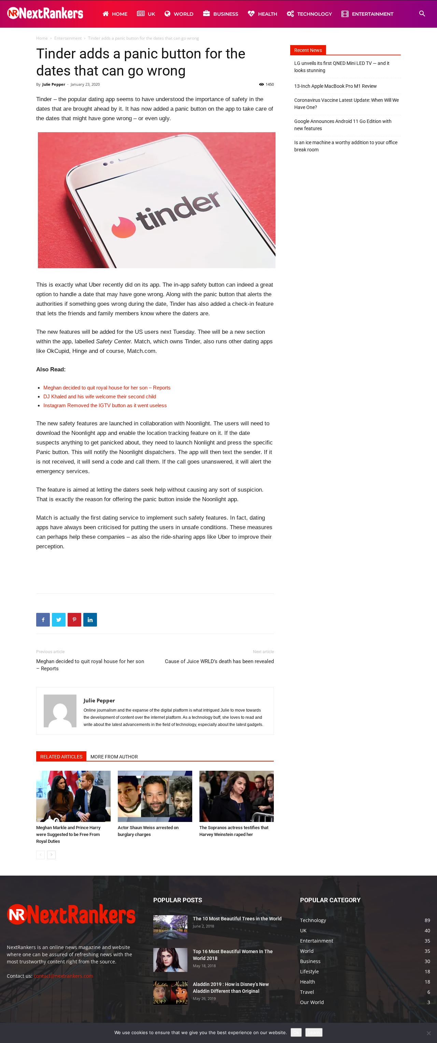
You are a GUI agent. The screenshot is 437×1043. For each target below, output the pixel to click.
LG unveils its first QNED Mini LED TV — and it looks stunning (342, 66)
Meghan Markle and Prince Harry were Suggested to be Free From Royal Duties (68, 834)
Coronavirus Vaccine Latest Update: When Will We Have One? (346, 103)
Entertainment (372, 14)
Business (225, 14)
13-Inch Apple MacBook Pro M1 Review (335, 86)
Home (119, 14)
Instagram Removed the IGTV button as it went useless (105, 405)
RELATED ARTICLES (61, 756)
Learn (314, 1032)
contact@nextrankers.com (63, 976)
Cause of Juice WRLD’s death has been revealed (219, 661)
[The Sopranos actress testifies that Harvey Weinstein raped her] (236, 796)
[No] (428, 1033)
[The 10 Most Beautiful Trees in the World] (170, 927)
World (184, 14)
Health (267, 14)
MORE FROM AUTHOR (114, 756)
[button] (422, 14)
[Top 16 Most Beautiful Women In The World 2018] (170, 960)
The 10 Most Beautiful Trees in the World (237, 918)
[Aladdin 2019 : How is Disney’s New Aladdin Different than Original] (170, 993)
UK (151, 14)
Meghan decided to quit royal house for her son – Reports (107, 387)
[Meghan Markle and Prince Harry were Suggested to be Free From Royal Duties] (73, 796)
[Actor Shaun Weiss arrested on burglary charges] (155, 796)
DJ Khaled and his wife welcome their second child (99, 396)
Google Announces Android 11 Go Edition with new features (343, 125)
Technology (314, 14)
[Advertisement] (155, 570)
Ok (296, 1032)
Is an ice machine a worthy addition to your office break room (345, 146)
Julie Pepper (53, 84)
